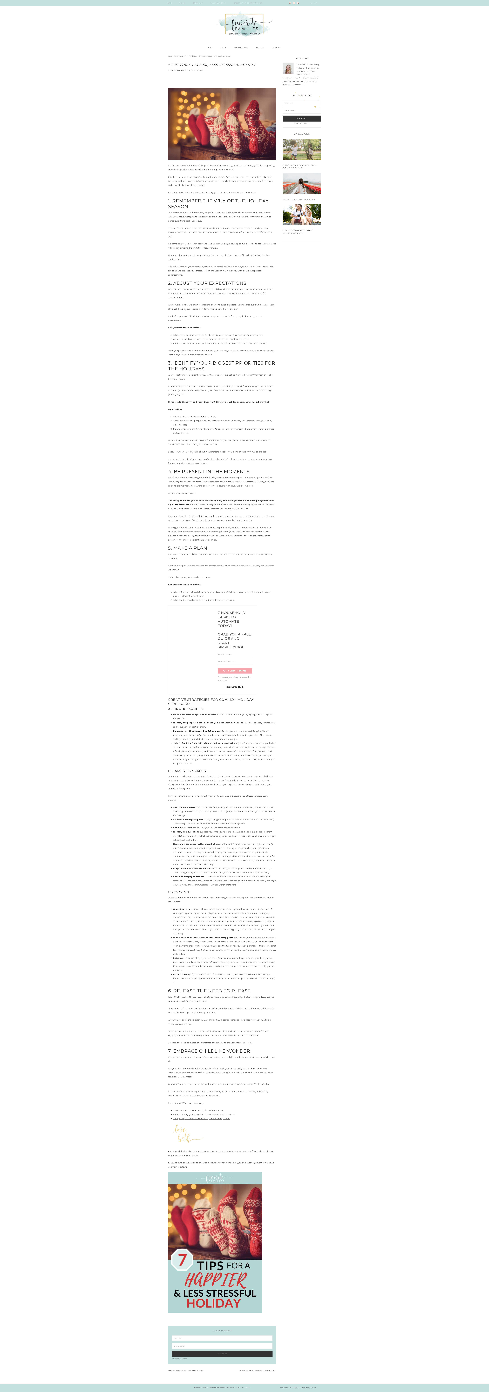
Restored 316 (311, 1388)
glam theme (299, 1388)
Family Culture (175, 70)
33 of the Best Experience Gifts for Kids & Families (198, 1110)
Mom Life (184, 70)
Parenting (192, 70)
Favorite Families (244, 24)
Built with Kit (235, 687)
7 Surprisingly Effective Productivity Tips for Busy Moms (201, 1118)
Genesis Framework (227, 1387)
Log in (248, 1387)
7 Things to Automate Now (241, 459)
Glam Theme (211, 1387)
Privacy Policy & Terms (179, 1359)
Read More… (299, 84)
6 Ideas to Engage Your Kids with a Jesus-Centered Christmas (204, 1114)
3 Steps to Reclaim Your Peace (299, 199)
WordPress (240, 1387)
